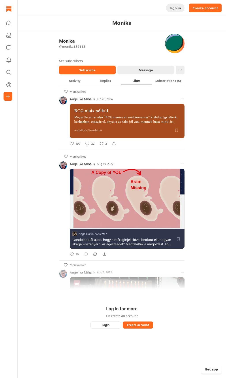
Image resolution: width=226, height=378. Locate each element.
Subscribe (87, 70)
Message (146, 70)
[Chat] (9, 47)
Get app (211, 369)
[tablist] (122, 80)
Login (106, 325)
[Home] (9, 9)
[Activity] (9, 60)
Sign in (175, 8)
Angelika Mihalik (82, 99)
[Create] (8, 96)
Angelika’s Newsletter (93, 234)
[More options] (182, 98)
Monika (75, 92)
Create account (205, 8)
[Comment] (86, 254)
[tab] (74, 80)
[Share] (114, 143)
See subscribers (71, 61)
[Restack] (95, 254)
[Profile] (9, 84)
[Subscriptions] (9, 35)
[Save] (176, 130)
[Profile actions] (180, 70)
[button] (9, 23)
